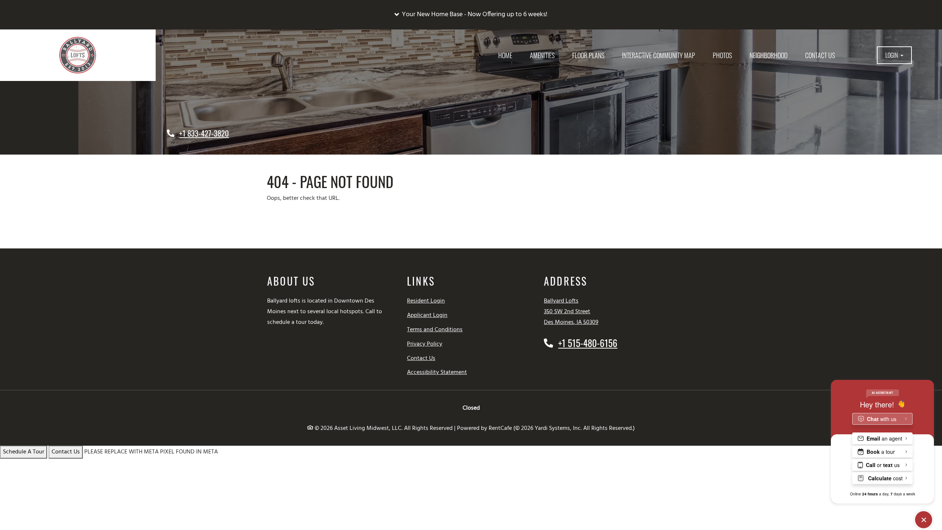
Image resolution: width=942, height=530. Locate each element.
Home (505, 55)
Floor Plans (588, 55)
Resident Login (426, 301)
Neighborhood (768, 55)
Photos (722, 55)
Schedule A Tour (23, 452)
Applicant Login (427, 315)
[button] (471, 14)
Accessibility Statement (437, 372)
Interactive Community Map (658, 55)
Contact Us (820, 55)
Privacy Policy (424, 344)
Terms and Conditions (435, 330)
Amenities (542, 55)
